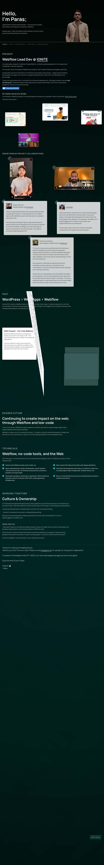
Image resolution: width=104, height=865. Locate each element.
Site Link (45, 134)
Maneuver (64, 243)
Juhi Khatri (69, 207)
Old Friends (29, 207)
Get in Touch (95, 837)
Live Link (7, 136)
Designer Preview (86, 134)
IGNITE (42, 59)
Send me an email (71, 96)
